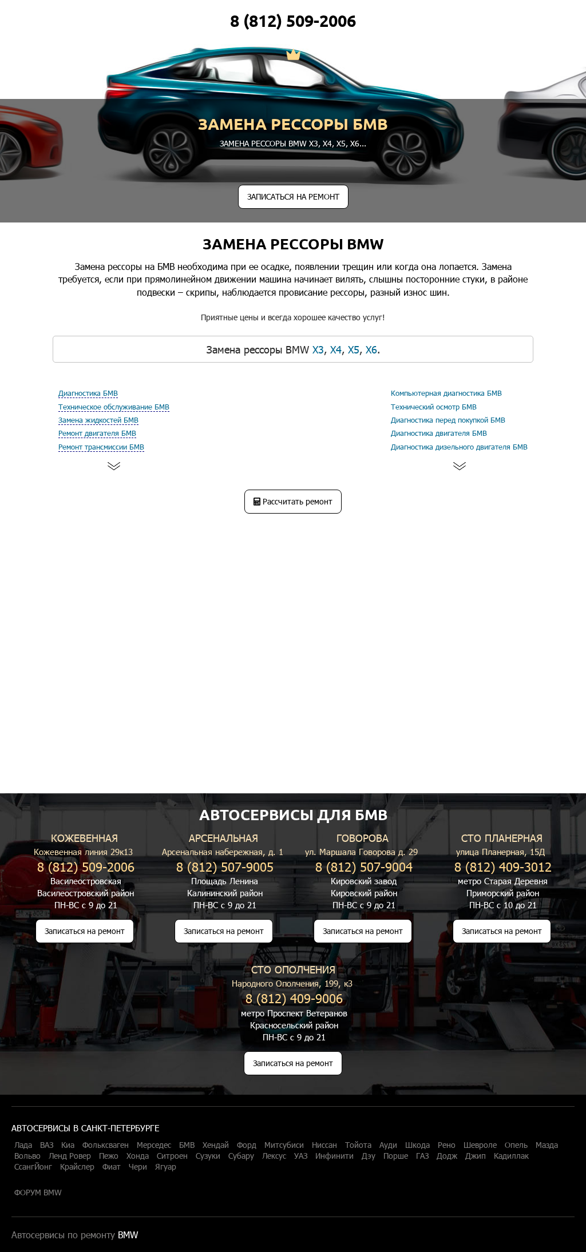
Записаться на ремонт (85, 930)
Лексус (274, 1156)
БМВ (187, 1145)
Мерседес (154, 1145)
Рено (447, 1145)
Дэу (368, 1156)
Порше (395, 1156)
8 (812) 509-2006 (293, 20)
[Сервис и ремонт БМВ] (293, 55)
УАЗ (300, 1156)
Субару (241, 1156)
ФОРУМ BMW (38, 1193)
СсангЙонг (33, 1167)
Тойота (358, 1145)
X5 (341, 143)
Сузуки (208, 1156)
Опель (516, 1145)
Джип (475, 1156)
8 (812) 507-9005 (225, 866)
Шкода (417, 1145)
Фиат (111, 1167)
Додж (447, 1156)
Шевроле (480, 1145)
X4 (327, 143)
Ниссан (324, 1145)
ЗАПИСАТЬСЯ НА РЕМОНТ (293, 196)
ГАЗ (422, 1156)
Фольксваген (105, 1145)
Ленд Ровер (70, 1156)
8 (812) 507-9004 (364, 866)
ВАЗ (46, 1145)
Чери (138, 1167)
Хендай (216, 1145)
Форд (246, 1145)
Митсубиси (284, 1145)
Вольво (27, 1156)
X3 (313, 143)
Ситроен (172, 1156)
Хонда (137, 1156)
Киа (67, 1145)
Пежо (108, 1156)
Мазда (547, 1145)
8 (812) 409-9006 (294, 997)
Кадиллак (511, 1156)
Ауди (388, 1145)
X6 (354, 143)
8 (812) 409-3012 (503, 866)
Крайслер (77, 1167)
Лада (23, 1145)
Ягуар (165, 1167)
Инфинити (334, 1156)
